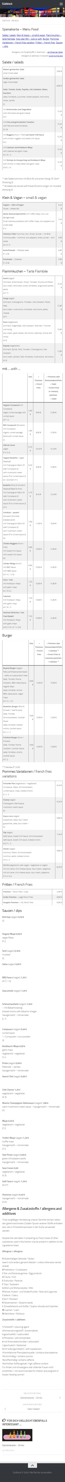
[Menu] (61, 4)
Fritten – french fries (45, 42)
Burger (46, 39)
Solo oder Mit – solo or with (29, 39)
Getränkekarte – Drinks (13, 1445)
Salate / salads (9, 35)
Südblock (7, 3)
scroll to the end (56, 56)
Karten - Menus (10, 20)
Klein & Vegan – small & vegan (31, 35)
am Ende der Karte (55, 52)
